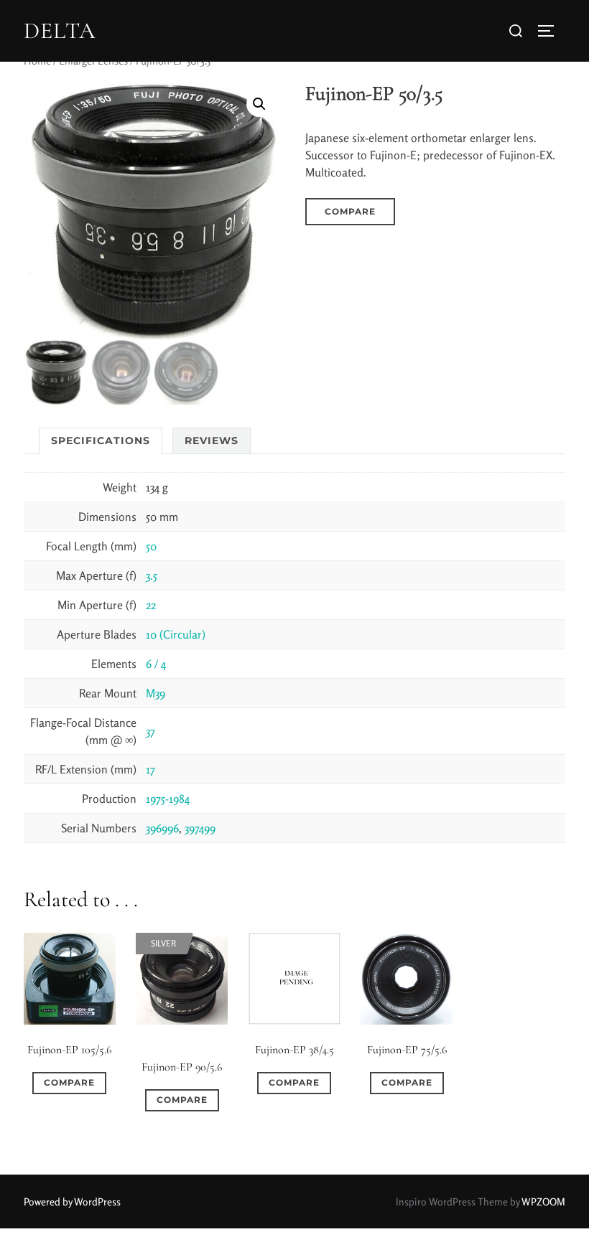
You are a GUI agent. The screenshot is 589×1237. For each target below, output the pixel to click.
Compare (350, 211)
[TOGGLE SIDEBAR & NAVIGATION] (551, 31)
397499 (200, 828)
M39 (155, 693)
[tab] (100, 441)
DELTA (60, 30)
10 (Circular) (175, 634)
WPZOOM (543, 1201)
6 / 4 (156, 664)
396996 (162, 828)
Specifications (100, 440)
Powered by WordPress (72, 1201)
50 (151, 546)
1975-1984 (168, 798)
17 (150, 769)
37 (150, 731)
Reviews (211, 440)
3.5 (151, 575)
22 (151, 605)
